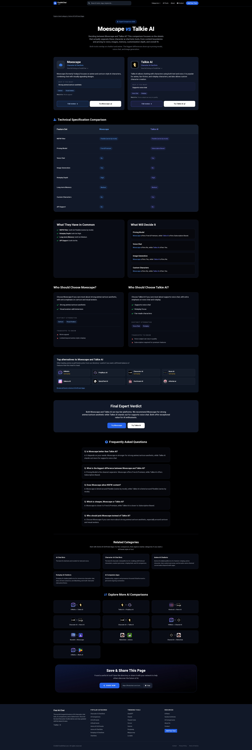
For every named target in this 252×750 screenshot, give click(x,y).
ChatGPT (130, 713)
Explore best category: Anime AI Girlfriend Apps (69, 16)
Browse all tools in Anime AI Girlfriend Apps (71, 388)
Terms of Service (193, 746)
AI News (167, 713)
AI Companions (95, 717)
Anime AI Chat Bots (97, 729)
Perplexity (131, 729)
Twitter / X (57, 725)
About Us (167, 723)
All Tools (165, 3)
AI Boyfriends (95, 723)
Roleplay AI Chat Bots (97, 732)
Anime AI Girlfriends (97, 726)
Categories (155, 3)
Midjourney (131, 732)
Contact (181, 3)
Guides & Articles (170, 717)
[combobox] (109, 3)
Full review (72, 104)
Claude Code (132, 720)
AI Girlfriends (95, 720)
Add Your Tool (171, 731)
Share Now (110, 685)
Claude (130, 717)
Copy (148, 685)
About (173, 3)
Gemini (130, 726)
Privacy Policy (183, 746)
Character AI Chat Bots (98, 713)
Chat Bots (94, 736)
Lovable (130, 736)
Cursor (130, 723)
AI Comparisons (170, 720)
